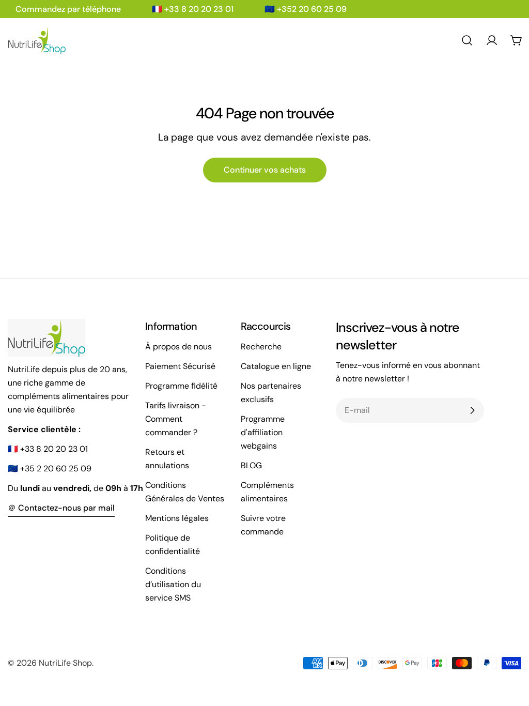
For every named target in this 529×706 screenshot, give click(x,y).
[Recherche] (467, 40)
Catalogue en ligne (276, 366)
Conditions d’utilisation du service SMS (173, 584)
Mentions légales (177, 518)
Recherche (261, 346)
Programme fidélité (181, 385)
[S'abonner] (472, 410)
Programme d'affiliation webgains (263, 432)
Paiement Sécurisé (180, 366)
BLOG (251, 465)
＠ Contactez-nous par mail (61, 507)
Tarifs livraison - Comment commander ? (175, 419)
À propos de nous (178, 346)
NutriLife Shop (65, 662)
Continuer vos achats (265, 169)
